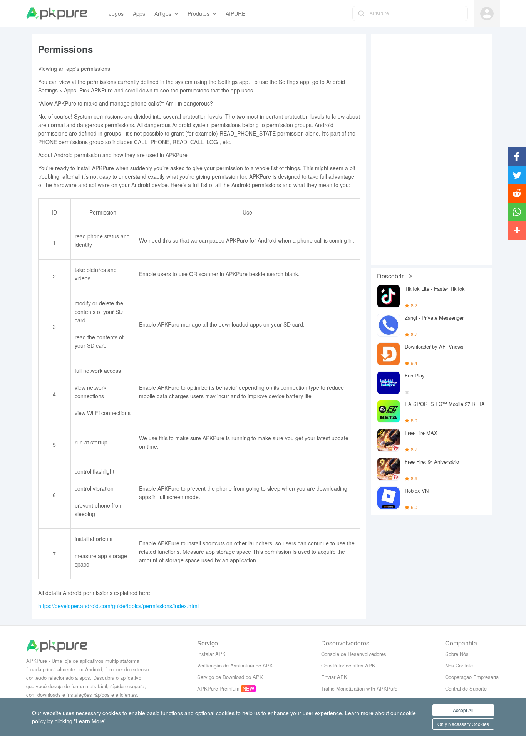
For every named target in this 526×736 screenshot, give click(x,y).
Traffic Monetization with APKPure (359, 688)
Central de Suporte (466, 688)
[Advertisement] (431, 149)
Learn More (90, 721)
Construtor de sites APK (348, 665)
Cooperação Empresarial (472, 677)
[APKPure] (56, 13)
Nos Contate (459, 665)
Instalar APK (211, 653)
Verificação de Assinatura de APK (235, 665)
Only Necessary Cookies (463, 724)
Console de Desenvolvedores (353, 653)
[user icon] (487, 13)
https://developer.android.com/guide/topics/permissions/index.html (118, 606)
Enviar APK (334, 677)
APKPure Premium (218, 688)
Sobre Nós (457, 653)
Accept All (463, 710)
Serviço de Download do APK (230, 677)
